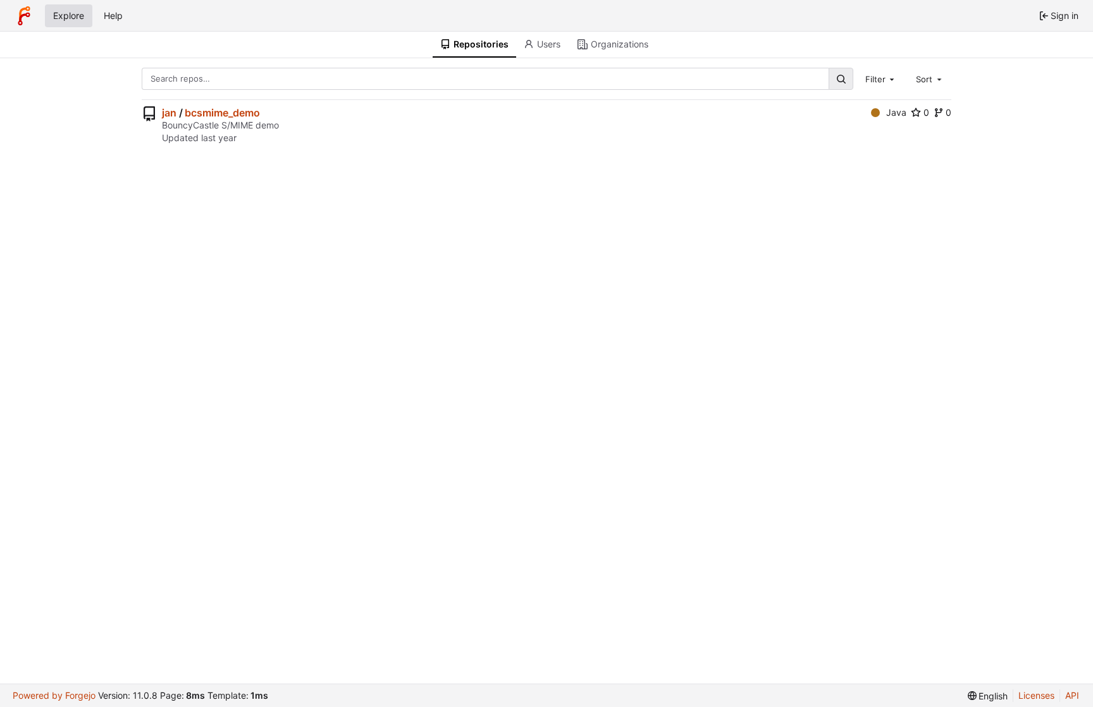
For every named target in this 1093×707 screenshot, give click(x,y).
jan (169, 112)
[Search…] (841, 79)
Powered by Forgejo (54, 695)
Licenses (1036, 695)
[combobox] (881, 78)
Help (113, 15)
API (1072, 695)
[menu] (988, 696)
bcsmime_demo (222, 112)
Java (896, 112)
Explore (68, 15)
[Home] (24, 15)
